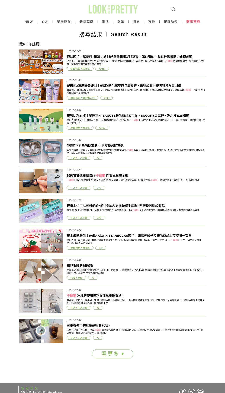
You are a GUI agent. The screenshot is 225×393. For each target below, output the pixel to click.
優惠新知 (171, 21)
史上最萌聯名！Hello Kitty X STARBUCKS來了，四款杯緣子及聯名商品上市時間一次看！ (131, 235)
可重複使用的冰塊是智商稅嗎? (88, 325)
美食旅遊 (86, 21)
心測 (45, 21)
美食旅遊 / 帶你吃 (80, 68)
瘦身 (151, 21)
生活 (105, 21)
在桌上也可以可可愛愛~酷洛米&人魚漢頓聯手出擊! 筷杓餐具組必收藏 (116, 205)
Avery (102, 69)
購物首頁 (193, 21)
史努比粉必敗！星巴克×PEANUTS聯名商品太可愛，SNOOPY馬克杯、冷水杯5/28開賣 (128, 115)
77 (98, 158)
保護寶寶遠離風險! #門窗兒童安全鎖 (97, 175)
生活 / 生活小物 (78, 157)
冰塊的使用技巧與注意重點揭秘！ (96, 295)
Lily (101, 248)
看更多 (112, 354)
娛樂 (120, 21)
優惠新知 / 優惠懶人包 (82, 97)
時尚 (136, 21)
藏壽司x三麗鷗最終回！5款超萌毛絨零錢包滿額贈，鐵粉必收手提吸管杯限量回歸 (124, 85)
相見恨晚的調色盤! (80, 265)
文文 (99, 188)
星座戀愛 (64, 21)
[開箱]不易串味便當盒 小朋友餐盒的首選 (95, 145)
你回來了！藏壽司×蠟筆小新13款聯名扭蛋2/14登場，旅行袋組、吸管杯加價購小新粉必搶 (129, 56)
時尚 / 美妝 (76, 278)
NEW (29, 21)
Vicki (106, 98)
